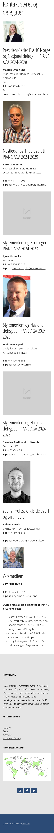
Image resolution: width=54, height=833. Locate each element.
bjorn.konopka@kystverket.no (29, 268)
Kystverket (7, 735)
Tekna (5, 731)
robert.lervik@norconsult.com (29, 540)
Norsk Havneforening (12, 738)
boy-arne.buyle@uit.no (24, 596)
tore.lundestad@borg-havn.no (29, 184)
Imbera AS (26, 824)
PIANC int (7, 727)
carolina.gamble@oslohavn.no (29, 454)
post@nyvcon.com (22, 364)
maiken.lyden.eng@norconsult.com (29, 94)
